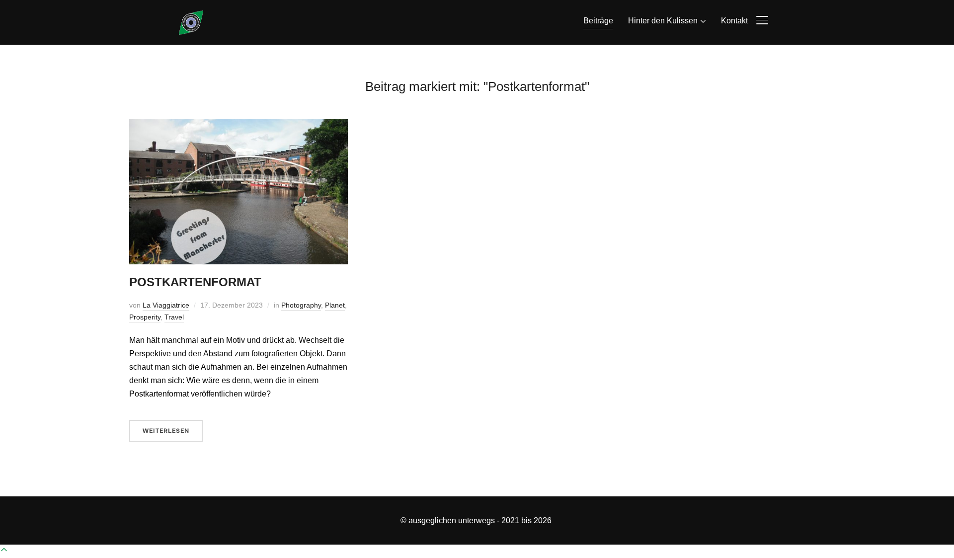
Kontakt (734, 20)
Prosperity (144, 317)
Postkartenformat (195, 282)
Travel (174, 317)
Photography (301, 305)
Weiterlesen (166, 431)
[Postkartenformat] (238, 125)
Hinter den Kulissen (663, 20)
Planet (335, 305)
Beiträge (598, 20)
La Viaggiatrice (166, 305)
